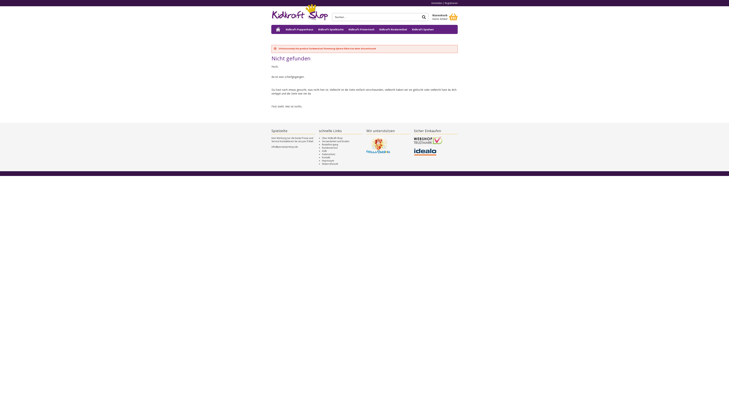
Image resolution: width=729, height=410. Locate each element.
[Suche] (424, 17)
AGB (324, 151)
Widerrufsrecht (330, 164)
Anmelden (436, 3)
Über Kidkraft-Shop (332, 138)
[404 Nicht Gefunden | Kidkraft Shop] (299, 13)
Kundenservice (330, 147)
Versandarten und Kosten (335, 141)
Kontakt (326, 157)
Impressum (328, 160)
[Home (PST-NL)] (278, 29)
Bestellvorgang (330, 144)
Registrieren (451, 3)
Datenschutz (328, 154)
